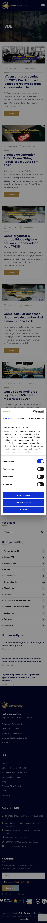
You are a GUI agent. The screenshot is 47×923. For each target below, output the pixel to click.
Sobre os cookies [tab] (36, 418)
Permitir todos (23, 495)
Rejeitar (23, 510)
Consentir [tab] (7, 418)
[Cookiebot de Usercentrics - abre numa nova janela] (33, 411)
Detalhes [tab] (20, 418)
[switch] (40, 469)
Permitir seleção (23, 502)
